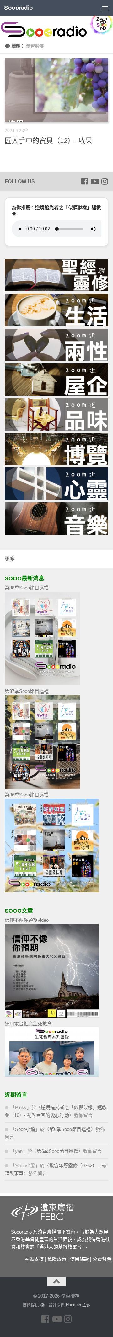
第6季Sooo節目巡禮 (70, 1129)
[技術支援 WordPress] (42, 1305)
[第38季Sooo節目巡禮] (42, 683)
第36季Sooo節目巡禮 (27, 794)
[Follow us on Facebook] (84, 181)
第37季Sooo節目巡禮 (27, 691)
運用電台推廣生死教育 (28, 1023)
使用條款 (79, 1259)
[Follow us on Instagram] (104, 181)
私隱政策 (56, 1259)
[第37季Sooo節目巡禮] (42, 787)
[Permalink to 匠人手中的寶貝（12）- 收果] (56, 90)
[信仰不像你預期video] (52, 1016)
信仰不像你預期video (27, 920)
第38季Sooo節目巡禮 (27, 587)
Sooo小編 (25, 1129)
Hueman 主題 (78, 1305)
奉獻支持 (34, 1259)
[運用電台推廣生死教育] (52, 1074)
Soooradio (18, 7)
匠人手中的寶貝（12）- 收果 (48, 140)
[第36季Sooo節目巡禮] (52, 890)
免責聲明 (102, 1259)
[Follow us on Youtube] (94, 181)
